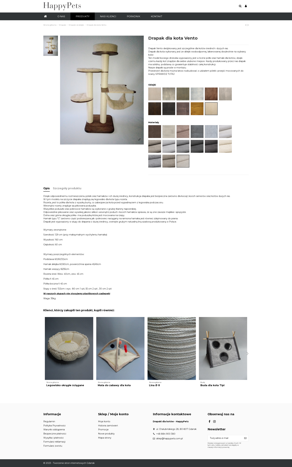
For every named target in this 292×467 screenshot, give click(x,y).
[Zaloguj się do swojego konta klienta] (246, 6)
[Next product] (248, 25)
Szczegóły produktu (67, 188)
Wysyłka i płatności (53, 437)
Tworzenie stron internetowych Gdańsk (74, 463)
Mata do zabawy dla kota (114, 385)
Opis (46, 188)
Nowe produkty (106, 433)
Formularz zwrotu (52, 445)
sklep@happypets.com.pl (169, 438)
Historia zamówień (108, 425)
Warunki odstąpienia (54, 429)
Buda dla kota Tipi (212, 385)
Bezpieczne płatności (54, 433)
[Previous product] (246, 25)
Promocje (103, 429)
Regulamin (49, 421)
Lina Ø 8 (154, 385)
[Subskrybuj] (245, 438)
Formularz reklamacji (54, 441)
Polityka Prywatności (54, 425)
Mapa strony (104, 437)
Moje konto (104, 421)
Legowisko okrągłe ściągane (65, 385)
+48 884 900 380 (165, 433)
